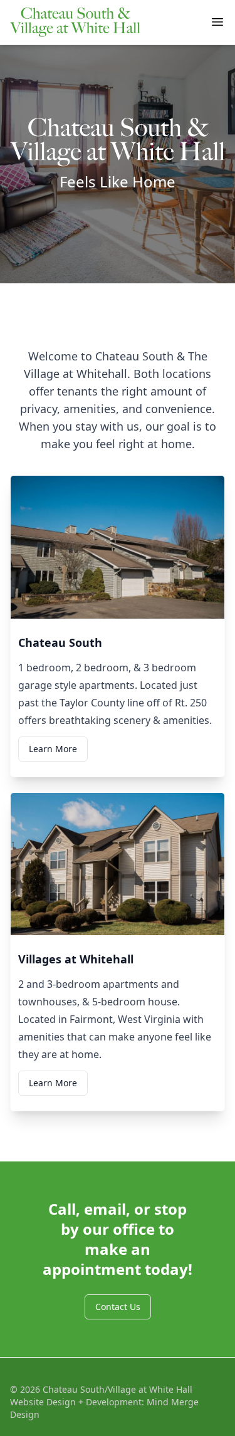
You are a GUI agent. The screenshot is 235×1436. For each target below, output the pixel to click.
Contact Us (117, 1307)
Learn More (53, 749)
